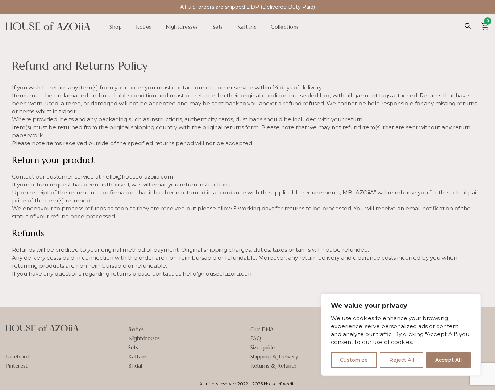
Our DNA (262, 329)
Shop (115, 27)
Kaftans (247, 27)
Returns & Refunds (273, 365)
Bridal (135, 365)
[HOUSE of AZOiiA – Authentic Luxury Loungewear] (48, 28)
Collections (285, 27)
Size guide (262, 347)
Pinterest (17, 365)
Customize (354, 360)
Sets (218, 27)
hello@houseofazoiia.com (137, 176)
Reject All (401, 360)
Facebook (18, 356)
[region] (401, 335)
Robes (143, 27)
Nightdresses (182, 27)
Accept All (448, 360)
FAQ (255, 338)
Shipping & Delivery (274, 356)
